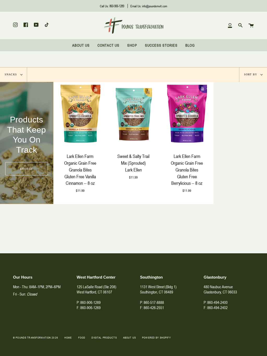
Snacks (11, 74)
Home (68, 337)
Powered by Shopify (156, 337)
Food (82, 337)
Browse (26, 169)
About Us (129, 337)
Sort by (251, 74)
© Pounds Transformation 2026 (35, 337)
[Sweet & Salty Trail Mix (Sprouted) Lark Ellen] (133, 114)
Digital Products (104, 337)
